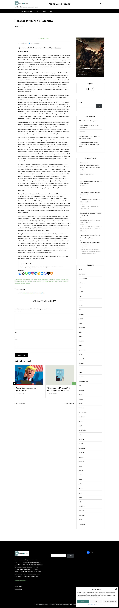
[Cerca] (99, 106)
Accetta (83, 601)
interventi (81, 359)
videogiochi (82, 524)
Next (74, 383)
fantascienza (82, 327)
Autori (37, 11)
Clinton (39, 279)
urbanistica (81, 515)
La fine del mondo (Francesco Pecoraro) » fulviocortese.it (91, 214)
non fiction (81, 417)
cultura (80, 305)
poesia (80, 426)
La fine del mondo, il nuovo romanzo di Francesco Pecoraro (90, 221)
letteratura (81, 377)
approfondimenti (83, 278)
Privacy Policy (18, 589)
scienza (81, 470)
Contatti (44, 11)
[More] (51, 273)
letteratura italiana (83, 381)
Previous (14, 383)
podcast (81, 421)
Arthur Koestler (18, 279)
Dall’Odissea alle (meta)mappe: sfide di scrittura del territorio (90, 244)
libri (80, 385)
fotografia (81, 341)
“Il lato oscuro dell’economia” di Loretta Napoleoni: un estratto (27, 389)
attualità (81, 292)
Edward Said (52, 279)
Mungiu (81, 399)
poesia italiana (82, 430)
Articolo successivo (69, 403)
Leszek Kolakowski (19, 281)
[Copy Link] (38, 273)
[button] (116, 589)
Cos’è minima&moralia (27, 11)
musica (80, 403)
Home (16, 11)
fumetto (81, 345)
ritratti (80, 466)
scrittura (81, 475)
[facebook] (100, 3)
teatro (80, 502)
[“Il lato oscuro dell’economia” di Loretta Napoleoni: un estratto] (29, 375)
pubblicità (81, 439)
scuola (80, 479)
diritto (80, 310)
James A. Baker (64, 279)
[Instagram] (32, 273)
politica (47, 38)
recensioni (81, 452)
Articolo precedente (20, 403)
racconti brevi (82, 448)
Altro (80, 269)
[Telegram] (29, 273)
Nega (96, 601)
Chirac (35, 279)
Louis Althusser (28, 281)
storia (80, 497)
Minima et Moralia (59, 3)
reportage (81, 461)
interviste (81, 368)
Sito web (17, 347)
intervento (81, 363)
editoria (81, 318)
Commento (17, 312)
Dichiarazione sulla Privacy (99, 604)
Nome (16, 332)
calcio (80, 296)
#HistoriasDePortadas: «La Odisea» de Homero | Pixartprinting (90, 237)
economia (42, 38)
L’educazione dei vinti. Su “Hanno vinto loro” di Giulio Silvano (89, 137)
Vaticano (28, 283)
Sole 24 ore (65, 281)
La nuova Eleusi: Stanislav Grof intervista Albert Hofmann (90, 182)
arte (80, 287)
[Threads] (48, 273)
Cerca (50, 11)
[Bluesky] (42, 273)
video (80, 519)
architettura (82, 283)
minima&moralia (35, 43)
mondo (80, 394)
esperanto (58, 279)
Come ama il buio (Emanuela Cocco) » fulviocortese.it (90, 194)
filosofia (81, 336)
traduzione (81, 510)
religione (81, 457)
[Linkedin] (35, 273)
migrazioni (81, 390)
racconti (81, 443)
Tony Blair (17, 283)
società (80, 488)
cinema (81, 301)
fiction (80, 332)
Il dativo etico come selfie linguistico (88, 121)
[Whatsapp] (26, 273)
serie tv (81, 484)
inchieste (81, 354)
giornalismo (82, 350)
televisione (81, 506)
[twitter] (103, 3)
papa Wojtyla (45, 281)
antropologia (82, 274)
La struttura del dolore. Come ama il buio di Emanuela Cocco (90, 201)
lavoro (80, 372)
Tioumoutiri (82, 131)
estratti (80, 323)
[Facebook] (20, 273)
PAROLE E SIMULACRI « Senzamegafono (34, 293)
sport (80, 493)
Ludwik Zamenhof (37, 281)
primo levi (51, 281)
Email (16, 339)
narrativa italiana (83, 412)
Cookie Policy (91, 604)
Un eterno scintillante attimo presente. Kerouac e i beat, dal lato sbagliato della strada (89, 144)
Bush (32, 279)
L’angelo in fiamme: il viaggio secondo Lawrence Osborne (89, 126)
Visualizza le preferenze (110, 601)
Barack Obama (26, 279)
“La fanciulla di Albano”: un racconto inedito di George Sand (90, 68)
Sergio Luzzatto (58, 281)
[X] (23, 273)
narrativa (81, 408)
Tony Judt (23, 283)
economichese (45, 279)
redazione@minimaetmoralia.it (20, 580)
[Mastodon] (45, 273)
